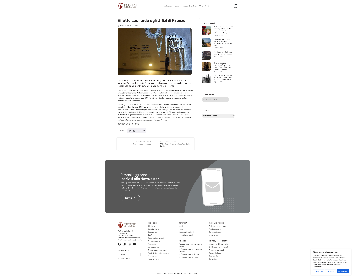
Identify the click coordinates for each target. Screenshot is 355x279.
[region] (331, 262)
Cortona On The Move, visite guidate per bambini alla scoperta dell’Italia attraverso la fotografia (224, 30)
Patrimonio (152, 244)
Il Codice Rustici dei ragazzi (141, 144)
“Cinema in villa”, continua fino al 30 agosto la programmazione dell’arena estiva (223, 42)
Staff (150, 235)
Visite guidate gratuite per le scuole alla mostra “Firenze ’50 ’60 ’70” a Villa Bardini (224, 77)
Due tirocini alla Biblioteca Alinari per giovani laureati (223, 53)
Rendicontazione (215, 229)
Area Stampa (152, 256)
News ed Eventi (153, 259)
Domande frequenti (215, 232)
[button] (209, 6)
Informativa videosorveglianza (219, 244)
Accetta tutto (342, 271)
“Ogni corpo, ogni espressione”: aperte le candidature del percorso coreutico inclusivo (223, 66)
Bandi (177, 6)
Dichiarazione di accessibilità (219, 247)
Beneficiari (193, 6)
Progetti (184, 6)
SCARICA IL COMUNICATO (128, 124)
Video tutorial (214, 235)
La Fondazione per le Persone (189, 257)
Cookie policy (214, 256)
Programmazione (154, 241)
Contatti (202, 6)
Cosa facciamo (153, 229)
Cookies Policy (317, 260)
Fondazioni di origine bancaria (158, 253)
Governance (152, 232)
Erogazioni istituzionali (186, 232)
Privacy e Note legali (216, 250)
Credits (195, 273)
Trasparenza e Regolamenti (157, 250)
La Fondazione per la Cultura (189, 254)
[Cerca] (204, 99)
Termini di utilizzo (215, 253)
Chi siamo (151, 226)
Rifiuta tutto (330, 271)
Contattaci (213, 259)
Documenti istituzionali (156, 238)
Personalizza (319, 271)
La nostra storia (153, 247)
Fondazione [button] (167, 6)
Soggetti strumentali (186, 235)
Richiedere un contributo (217, 226)
